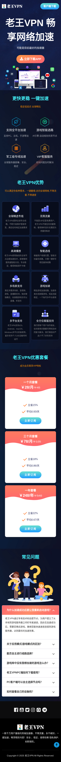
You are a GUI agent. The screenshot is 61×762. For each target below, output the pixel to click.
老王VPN (29, 755)
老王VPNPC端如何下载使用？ (24, 672)
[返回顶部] (56, 745)
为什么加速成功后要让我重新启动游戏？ (29, 610)
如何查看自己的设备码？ (20, 691)
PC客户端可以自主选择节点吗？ (25, 682)
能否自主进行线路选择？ (20, 653)
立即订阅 (30, 420)
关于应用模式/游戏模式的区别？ (24, 644)
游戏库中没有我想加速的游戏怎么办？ (28, 663)
